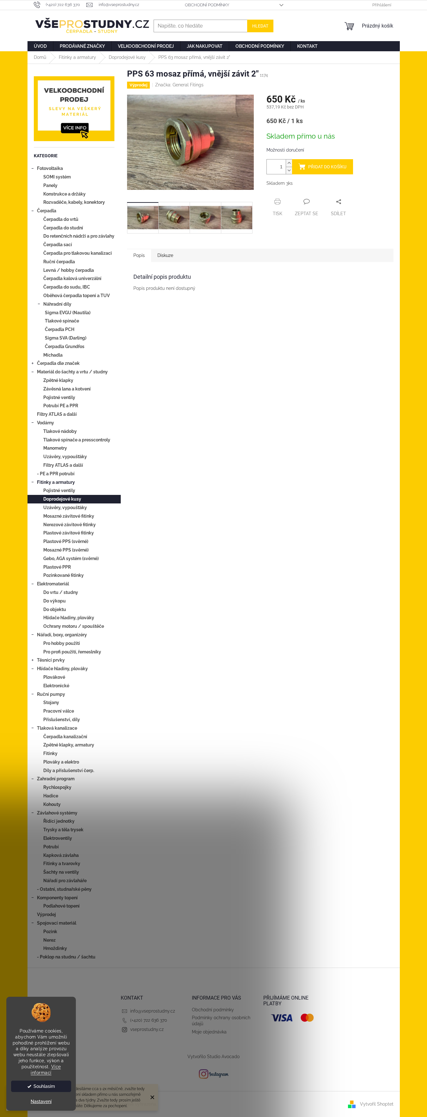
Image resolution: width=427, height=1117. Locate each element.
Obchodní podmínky (207, 5)
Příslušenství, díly (61, 719)
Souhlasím (44, 1086)
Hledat (260, 25)
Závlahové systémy (57, 812)
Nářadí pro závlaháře (65, 880)
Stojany (51, 702)
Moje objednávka (209, 1031)
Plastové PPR (57, 567)
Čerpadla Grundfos (64, 346)
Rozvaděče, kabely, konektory (74, 202)
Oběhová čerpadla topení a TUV (76, 295)
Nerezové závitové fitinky (69, 524)
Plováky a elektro (61, 761)
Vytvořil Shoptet (376, 1104)
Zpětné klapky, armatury (68, 744)
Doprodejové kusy (62, 499)
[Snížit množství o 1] (289, 170)
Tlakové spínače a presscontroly (76, 439)
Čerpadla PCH (59, 329)
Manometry (55, 448)
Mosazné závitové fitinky (68, 516)
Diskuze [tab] (165, 255)
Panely (50, 185)
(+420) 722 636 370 (148, 1020)
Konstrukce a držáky (64, 194)
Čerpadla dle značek (58, 363)
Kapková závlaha (61, 855)
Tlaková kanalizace (57, 728)
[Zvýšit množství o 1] (289, 163)
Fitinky (50, 753)
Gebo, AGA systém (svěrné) (71, 558)
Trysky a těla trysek (63, 829)
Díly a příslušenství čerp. (68, 770)
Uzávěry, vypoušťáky (65, 456)
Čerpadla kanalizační (65, 736)
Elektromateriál (53, 583)
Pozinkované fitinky (63, 575)
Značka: (179, 84)
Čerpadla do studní (63, 227)
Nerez (49, 940)
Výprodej (46, 914)
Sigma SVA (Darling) (65, 337)
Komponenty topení (57, 897)
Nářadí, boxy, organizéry (62, 634)
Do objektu (54, 609)
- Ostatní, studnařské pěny (64, 889)
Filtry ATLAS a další (57, 414)
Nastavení (41, 1101)
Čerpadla (46, 210)
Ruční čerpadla (59, 261)
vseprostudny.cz (147, 1029)
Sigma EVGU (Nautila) (67, 312)
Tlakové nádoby (60, 431)
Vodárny (45, 422)
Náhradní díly (57, 304)
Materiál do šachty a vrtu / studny (72, 371)
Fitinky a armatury (56, 482)
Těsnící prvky (51, 660)
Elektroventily (57, 838)
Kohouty (52, 804)
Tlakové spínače (62, 320)
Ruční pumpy (51, 694)
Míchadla (53, 355)
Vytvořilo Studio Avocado (213, 1056)
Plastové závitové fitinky (68, 532)
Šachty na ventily (61, 872)
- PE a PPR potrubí (56, 473)
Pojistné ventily (59, 397)
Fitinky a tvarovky (61, 863)
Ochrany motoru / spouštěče (73, 626)
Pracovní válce (58, 711)
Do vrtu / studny (60, 592)
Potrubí (51, 846)
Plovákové (54, 677)
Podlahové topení (61, 905)
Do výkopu (54, 600)
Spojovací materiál (56, 923)
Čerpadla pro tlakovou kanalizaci (77, 253)
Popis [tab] (139, 255)
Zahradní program (56, 778)
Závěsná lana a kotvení (67, 388)
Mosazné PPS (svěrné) (65, 549)
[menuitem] (40, 46)
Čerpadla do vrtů (60, 219)
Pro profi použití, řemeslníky (72, 651)
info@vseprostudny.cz (152, 1011)
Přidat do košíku (327, 166)
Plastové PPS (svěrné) (65, 541)
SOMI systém (57, 176)
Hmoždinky (55, 948)
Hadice (50, 795)
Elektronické (56, 685)
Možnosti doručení (285, 150)
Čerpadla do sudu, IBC (66, 287)
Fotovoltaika (50, 168)
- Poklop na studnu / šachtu (66, 956)
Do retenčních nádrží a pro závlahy (78, 236)
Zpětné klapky (58, 380)
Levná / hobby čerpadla (68, 270)
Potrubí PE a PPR (60, 405)
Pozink (50, 931)
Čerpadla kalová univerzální (72, 278)
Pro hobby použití (61, 643)
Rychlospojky (57, 787)
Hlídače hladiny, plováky (68, 617)
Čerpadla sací (57, 244)
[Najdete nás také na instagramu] (213, 1073)
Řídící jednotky (59, 821)
